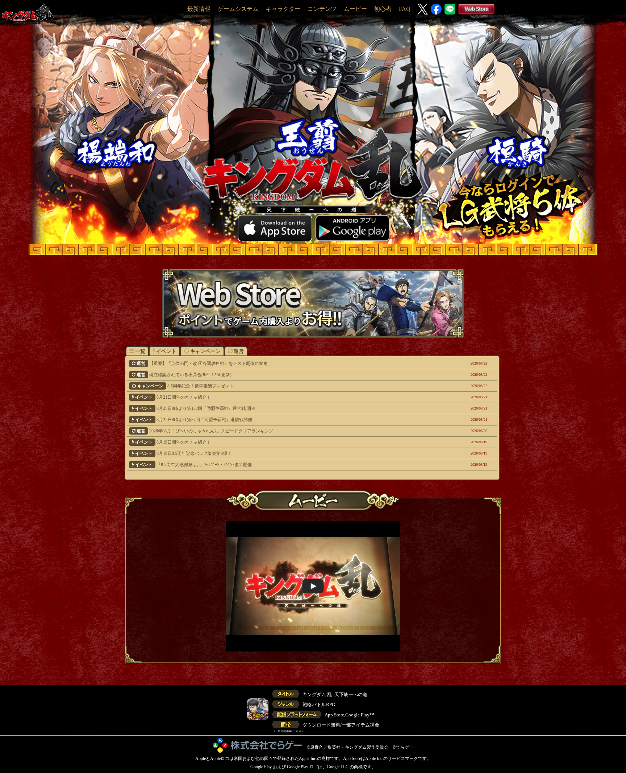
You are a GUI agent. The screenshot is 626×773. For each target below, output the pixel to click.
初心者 (383, 9)
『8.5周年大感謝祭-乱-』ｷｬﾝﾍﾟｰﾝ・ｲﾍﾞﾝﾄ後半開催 (279, 464)
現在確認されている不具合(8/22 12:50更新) (280, 374)
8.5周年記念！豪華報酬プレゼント (280, 385)
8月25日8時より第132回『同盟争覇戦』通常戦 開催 (279, 408)
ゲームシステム (238, 9)
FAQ (404, 9)
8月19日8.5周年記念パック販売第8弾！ (279, 453)
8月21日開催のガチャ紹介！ (279, 397)
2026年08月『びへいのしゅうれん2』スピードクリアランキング (280, 430)
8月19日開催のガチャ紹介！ (279, 442)
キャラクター (283, 9)
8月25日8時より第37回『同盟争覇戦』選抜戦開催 (279, 419)
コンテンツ (322, 9)
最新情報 (198, 9)
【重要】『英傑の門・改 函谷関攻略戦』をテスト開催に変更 (280, 363)
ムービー (355, 9)
